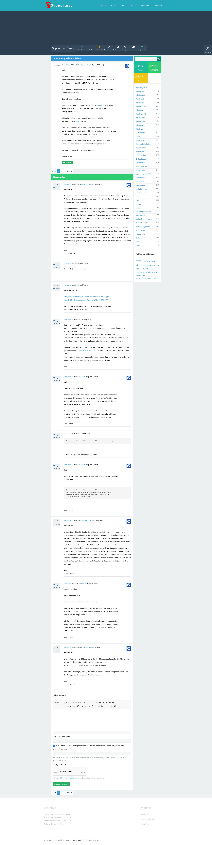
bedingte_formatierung (143, 278)
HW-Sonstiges (141, 193)
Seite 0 (46, 814)
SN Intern (139, 238)
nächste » (68, 171)
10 (146, 265)
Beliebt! (99, 50)
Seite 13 (65, 821)
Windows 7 (140, 103)
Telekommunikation (143, 212)
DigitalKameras (141, 189)
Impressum (143, 814)
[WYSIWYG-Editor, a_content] (92, 720)
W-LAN (138, 204)
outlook (156, 265)
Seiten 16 (55, 824)
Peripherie (140, 182)
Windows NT (140, 118)
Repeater (100, 105)
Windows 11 (140, 91)
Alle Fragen (92, 50)
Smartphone (140, 185)
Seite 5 (46, 818)
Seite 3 (62, 814)
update (144, 275)
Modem (139, 208)
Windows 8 (140, 99)
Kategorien (125, 50)
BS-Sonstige (140, 133)
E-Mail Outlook (141, 159)
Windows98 (140, 125)
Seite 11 (53, 821)
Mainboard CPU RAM (143, 174)
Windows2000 (141, 114)
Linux (138, 137)
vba (144, 261)
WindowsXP (140, 110)
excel (139, 261)
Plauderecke (140, 234)
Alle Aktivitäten (82, 50)
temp (138, 245)
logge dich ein (60, 778)
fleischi (89, 65)
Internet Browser (142, 167)
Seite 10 (47, 821)
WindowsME (140, 122)
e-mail (154, 278)
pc (147, 272)
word (146, 269)
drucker (138, 275)
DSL (137, 197)
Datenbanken (141, 148)
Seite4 (67, 814)
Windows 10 (140, 95)
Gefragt (64, 65)
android (151, 269)
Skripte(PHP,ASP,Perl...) (144, 219)
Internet (79, 121)
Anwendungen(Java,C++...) (145, 227)
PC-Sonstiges (140, 230)
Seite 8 (62, 818)
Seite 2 (57, 814)
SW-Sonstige (140, 170)
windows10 (140, 265)
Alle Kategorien (141, 88)
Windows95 (140, 129)
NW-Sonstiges (80, 65)
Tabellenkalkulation (143, 144)
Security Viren (141, 155)
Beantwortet (67, 184)
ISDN (137, 200)
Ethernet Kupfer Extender (85, 351)
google (143, 272)
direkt (62, 824)
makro (149, 265)
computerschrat (86, 184)
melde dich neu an (73, 778)
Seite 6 (52, 818)
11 (157, 278)
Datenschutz (144, 824)
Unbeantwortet (109, 50)
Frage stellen (142, 50)
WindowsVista (141, 106)
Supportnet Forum (63, 48)
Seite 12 (59, 821)
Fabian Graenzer (78, 840)
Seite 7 (57, 818)
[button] (59, 702)
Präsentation (140, 163)
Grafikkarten (140, 178)
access (154, 272)
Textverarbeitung (142, 140)
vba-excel (140, 269)
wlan (149, 272)
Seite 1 (52, 814)
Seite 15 (49, 824)
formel (138, 272)
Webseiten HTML (142, 223)
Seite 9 (68, 818)
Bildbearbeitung (142, 151)
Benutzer (134, 50)
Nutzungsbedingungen (147, 819)
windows (150, 261)
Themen (118, 50)
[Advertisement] (106, 28)
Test (137, 242)
